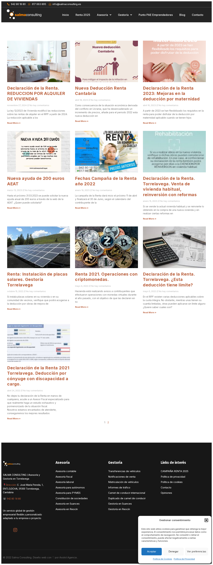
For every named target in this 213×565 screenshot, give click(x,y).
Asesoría (102, 14)
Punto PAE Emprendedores (156, 14)
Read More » (13, 123)
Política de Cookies (162, 559)
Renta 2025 (83, 14)
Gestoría (123, 14)
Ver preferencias (196, 551)
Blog (182, 14)
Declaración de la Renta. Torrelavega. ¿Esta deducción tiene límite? (169, 279)
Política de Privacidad (184, 559)
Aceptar (151, 551)
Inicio (65, 14)
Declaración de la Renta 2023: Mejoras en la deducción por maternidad (171, 93)
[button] (206, 520)
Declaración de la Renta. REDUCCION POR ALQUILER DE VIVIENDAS (36, 93)
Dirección (11, 484)
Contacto (197, 14)
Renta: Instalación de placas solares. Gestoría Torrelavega (37, 279)
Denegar (174, 551)
